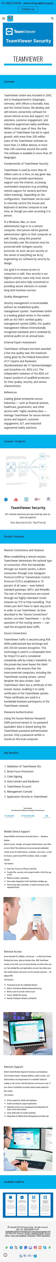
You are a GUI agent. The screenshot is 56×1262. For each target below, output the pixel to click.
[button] (3, 18)
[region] (28, 7)
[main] (28, 60)
